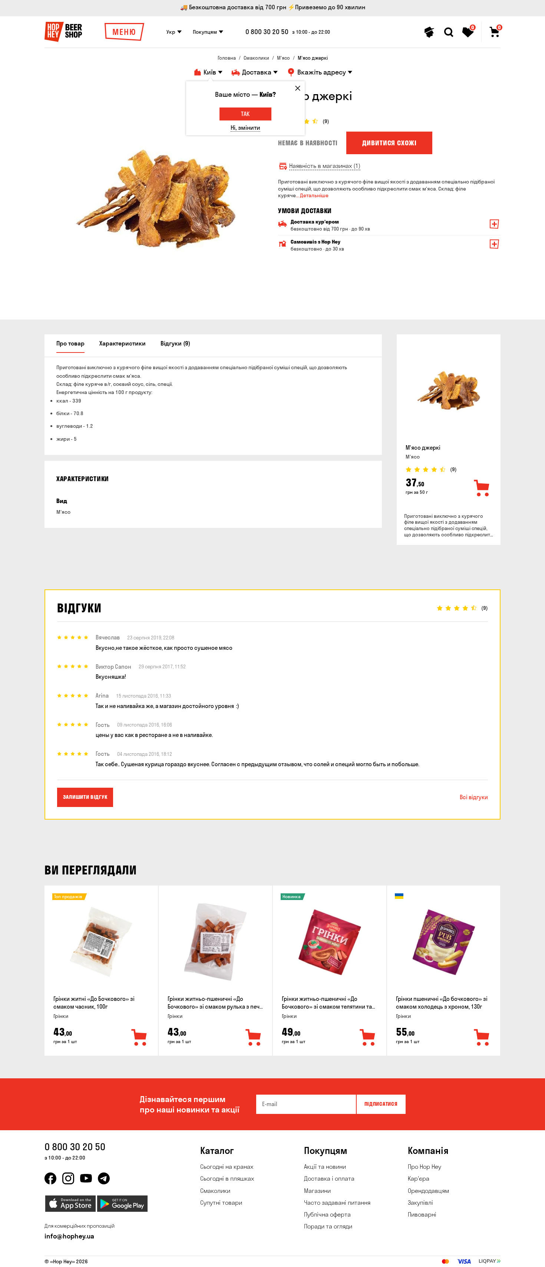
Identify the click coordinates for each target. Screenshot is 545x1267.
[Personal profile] (429, 32)
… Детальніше (312, 195)
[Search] (449, 32)
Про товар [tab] (70, 343)
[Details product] (448, 391)
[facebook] (50, 1178)
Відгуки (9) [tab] (175, 343)
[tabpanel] (155, 199)
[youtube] (86, 1178)
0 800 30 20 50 (266, 32)
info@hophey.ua (69, 1236)
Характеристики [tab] (122, 343)
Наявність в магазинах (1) (324, 165)
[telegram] (104, 1178)
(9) (326, 121)
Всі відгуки (474, 797)
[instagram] (68, 1178)
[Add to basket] (482, 488)
